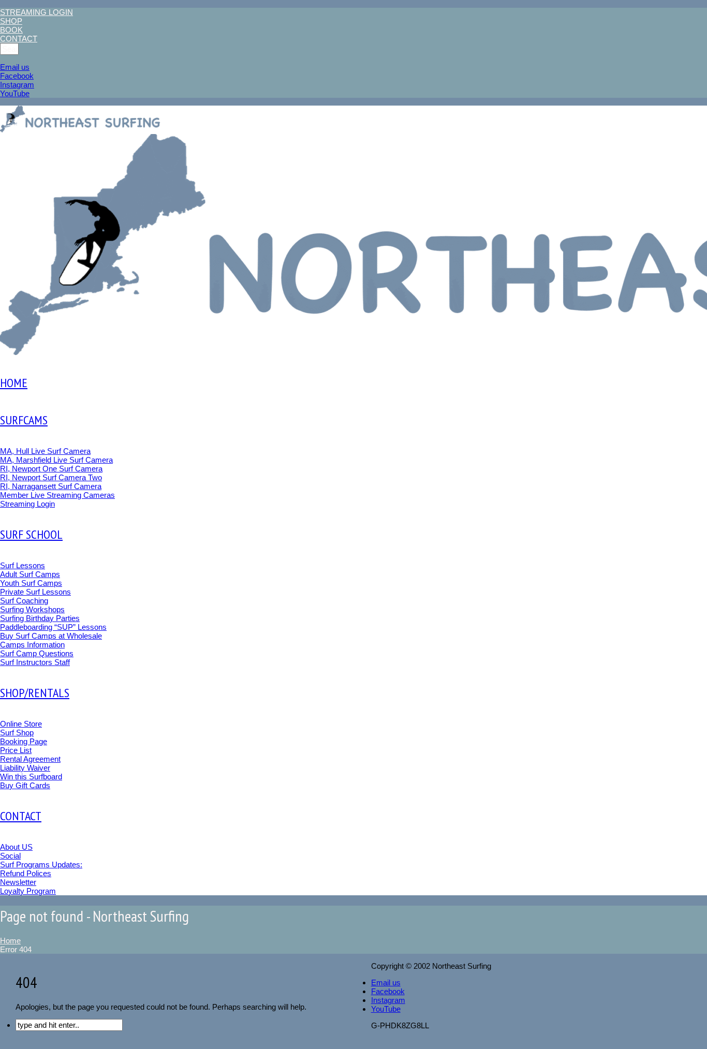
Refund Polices (25, 873)
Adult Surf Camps (30, 574)
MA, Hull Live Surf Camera (45, 451)
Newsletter (18, 882)
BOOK (11, 29)
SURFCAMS (24, 420)
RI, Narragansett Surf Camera (50, 486)
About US (16, 847)
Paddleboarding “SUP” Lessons (53, 627)
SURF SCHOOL (31, 534)
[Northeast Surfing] (80, 120)
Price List (16, 750)
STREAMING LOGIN (36, 12)
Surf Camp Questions (36, 653)
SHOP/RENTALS (34, 693)
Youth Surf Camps (31, 583)
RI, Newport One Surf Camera (51, 468)
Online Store (21, 723)
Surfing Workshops (32, 609)
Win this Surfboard (31, 776)
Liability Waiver (25, 767)
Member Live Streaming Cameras (57, 495)
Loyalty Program (28, 891)
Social (10, 855)
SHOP (11, 21)
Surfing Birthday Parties (40, 618)
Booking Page (23, 741)
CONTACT (18, 38)
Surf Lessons (22, 565)
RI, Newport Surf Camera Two (51, 477)
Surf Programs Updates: (41, 864)
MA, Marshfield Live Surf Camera (56, 459)
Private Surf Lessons (35, 591)
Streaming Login (27, 503)
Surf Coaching (24, 600)
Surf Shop (17, 732)
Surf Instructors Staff (35, 662)
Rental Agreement (30, 759)
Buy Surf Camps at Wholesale (51, 635)
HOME (13, 383)
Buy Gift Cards (25, 785)
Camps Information (32, 644)
